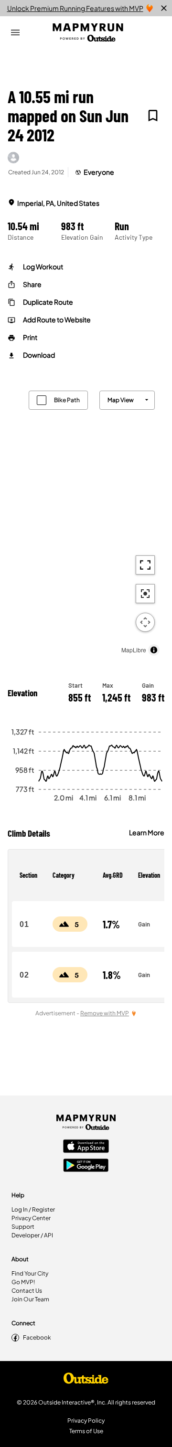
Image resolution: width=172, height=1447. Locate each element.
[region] (86, 520)
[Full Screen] (145, 565)
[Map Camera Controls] (145, 622)
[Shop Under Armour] (86, 1381)
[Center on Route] (145, 593)
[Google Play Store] (86, 1166)
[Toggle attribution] (154, 650)
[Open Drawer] (15, 32)
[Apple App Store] (86, 1147)
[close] (164, 8)
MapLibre (133, 650)
